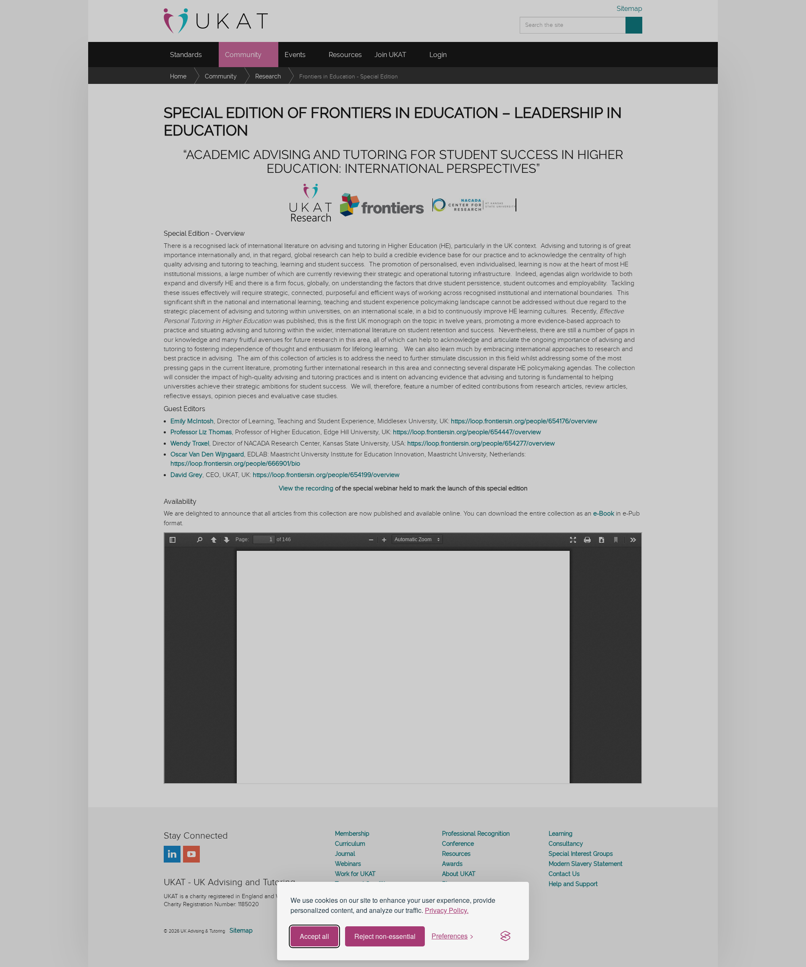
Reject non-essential (385, 936)
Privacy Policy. (446, 910)
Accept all (314, 936)
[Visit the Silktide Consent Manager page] (505, 936)
